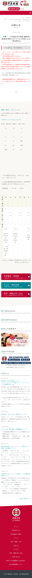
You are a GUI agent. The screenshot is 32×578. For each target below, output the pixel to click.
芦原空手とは (16, 530)
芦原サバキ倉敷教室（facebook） (16, 560)
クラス (16, 538)
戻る (16, 92)
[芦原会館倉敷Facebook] (22, 9)
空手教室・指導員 (15, 277)
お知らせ (29, 17)
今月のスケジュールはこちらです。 (11, 119)
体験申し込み (15, 9)
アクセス (16, 549)
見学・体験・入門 (16, 541)
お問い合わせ (16, 557)
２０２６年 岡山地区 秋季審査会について (14, 429)
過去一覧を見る (24, 498)
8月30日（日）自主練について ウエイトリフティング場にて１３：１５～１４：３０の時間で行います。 (15, 382)
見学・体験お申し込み (14, 294)
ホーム (23, 17)
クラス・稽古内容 (13, 285)
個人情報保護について (16, 564)
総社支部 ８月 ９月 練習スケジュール (13, 414)
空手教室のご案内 (16, 534)
